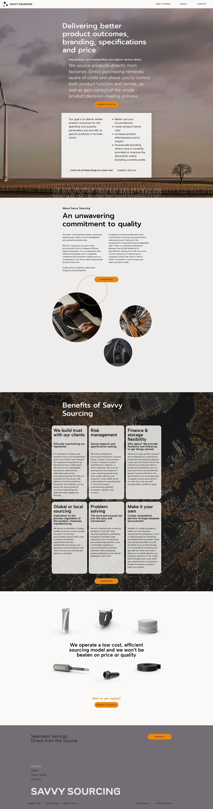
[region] (65, 621)
